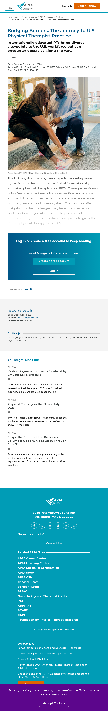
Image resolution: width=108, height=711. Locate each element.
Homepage (13, 17)
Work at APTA (68, 653)
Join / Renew (87, 6)
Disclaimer (43, 659)
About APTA (25, 653)
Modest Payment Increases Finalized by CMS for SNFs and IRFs (37, 372)
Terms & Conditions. (37, 677)
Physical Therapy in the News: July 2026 (33, 406)
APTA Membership (46, 653)
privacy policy (59, 694)
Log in (65, 6)
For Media (75, 648)
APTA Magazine (29, 17)
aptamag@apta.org (28, 318)
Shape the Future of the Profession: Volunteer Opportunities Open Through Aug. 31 (37, 440)
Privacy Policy (26, 659)
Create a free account (54, 261)
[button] (15, 58)
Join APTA (34, 253)
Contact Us (54, 543)
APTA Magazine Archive (51, 17)
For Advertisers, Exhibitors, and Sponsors (42, 648)
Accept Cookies (54, 703)
